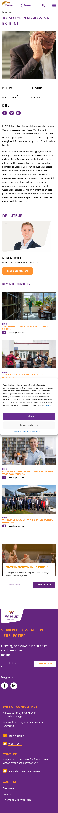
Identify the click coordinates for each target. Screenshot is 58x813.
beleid (48, 405)
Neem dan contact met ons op (24, 771)
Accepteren (29, 416)
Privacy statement (36, 431)
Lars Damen (11, 257)
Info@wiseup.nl (16, 736)
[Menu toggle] (54, 6)
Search (43, 5)
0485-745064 (15, 744)
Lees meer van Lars (17, 271)
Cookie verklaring (21, 431)
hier (28, 201)
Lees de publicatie (16, 333)
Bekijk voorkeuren (29, 425)
